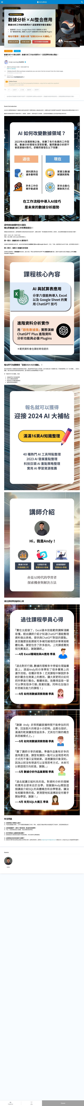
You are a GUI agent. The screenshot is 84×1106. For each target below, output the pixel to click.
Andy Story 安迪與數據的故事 (15, 77)
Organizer (10, 1104)
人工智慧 (22, 89)
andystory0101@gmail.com (49, 840)
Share (77, 6)
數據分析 (29, 89)
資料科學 (37, 89)
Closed (63, 1103)
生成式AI (15, 89)
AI (8, 89)
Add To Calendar (11, 68)
